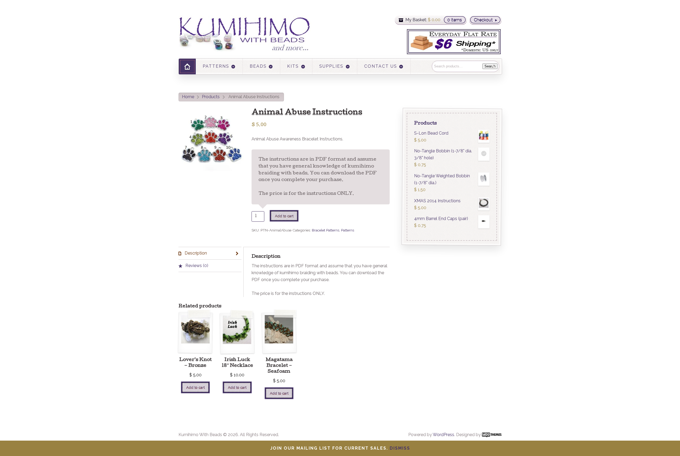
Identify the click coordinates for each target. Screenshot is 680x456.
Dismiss (400, 448)
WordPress (443, 434)
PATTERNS (216, 66)
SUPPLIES (331, 66)
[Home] (187, 66)
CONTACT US (380, 66)
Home (188, 96)
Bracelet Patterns (325, 230)
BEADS (258, 66)
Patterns (347, 230)
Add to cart (284, 216)
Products (211, 96)
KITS (293, 66)
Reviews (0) (196, 265)
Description (195, 253)
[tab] (209, 253)
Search (489, 66)
